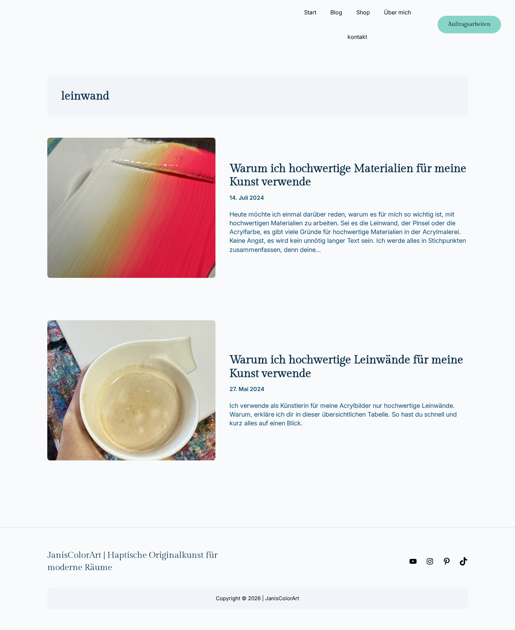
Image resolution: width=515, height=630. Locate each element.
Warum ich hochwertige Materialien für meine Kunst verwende (347, 175)
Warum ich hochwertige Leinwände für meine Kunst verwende (346, 366)
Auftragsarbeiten (469, 24)
